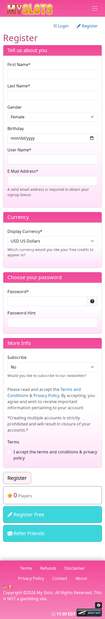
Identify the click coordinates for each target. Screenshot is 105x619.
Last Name (17, 86)
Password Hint (21, 313)
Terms (13, 442)
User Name (18, 150)
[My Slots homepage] (35, 8)
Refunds (48, 568)
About (81, 578)
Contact (59, 578)
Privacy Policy (46, 395)
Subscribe (17, 357)
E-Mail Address (21, 171)
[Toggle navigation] (95, 8)
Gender (14, 107)
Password (17, 291)
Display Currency (23, 231)
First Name (17, 64)
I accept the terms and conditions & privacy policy (55, 455)
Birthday (15, 128)
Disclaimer (74, 568)
